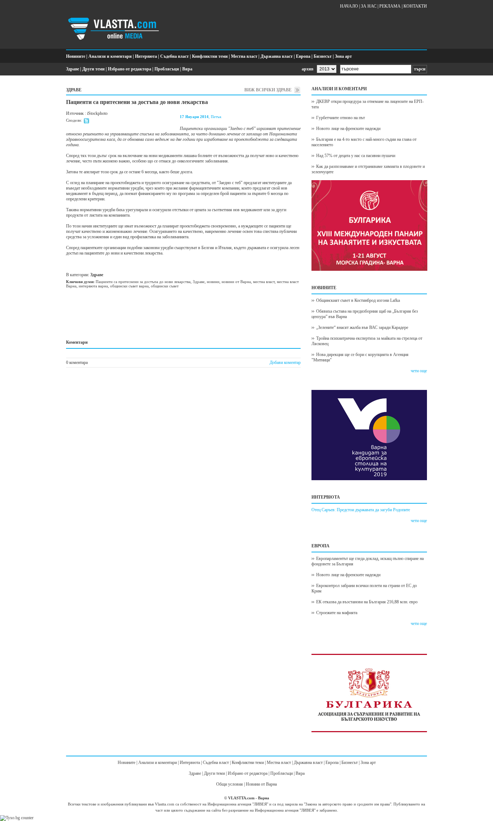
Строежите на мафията (336, 612)
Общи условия (229, 784)
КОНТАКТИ (415, 6)
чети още (419, 370)
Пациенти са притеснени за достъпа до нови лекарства (143, 281)
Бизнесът (323, 56)
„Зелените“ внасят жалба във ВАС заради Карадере (362, 327)
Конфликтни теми (210, 56)
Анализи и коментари (110, 56)
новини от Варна (236, 281)
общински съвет (165, 286)
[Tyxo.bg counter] (17, 817)
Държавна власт (277, 56)
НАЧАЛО (349, 6)
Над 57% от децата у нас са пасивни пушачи (355, 155)
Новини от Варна (261, 784)
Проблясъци (166, 68)
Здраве (72, 68)
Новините (75, 56)
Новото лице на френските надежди (348, 128)
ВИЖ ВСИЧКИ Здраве (268, 89)
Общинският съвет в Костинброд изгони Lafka (358, 300)
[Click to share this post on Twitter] (86, 122)
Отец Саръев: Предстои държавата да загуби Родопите (360, 509)
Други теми (93, 68)
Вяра (187, 68)
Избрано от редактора (129, 68)
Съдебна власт (174, 56)
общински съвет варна (129, 286)
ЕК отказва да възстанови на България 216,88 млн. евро (367, 601)
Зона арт (343, 56)
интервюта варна (93, 286)
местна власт (264, 281)
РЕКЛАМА (390, 6)
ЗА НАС (368, 6)
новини (213, 281)
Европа (303, 56)
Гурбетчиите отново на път (340, 117)
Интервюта (146, 56)
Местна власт (244, 56)
